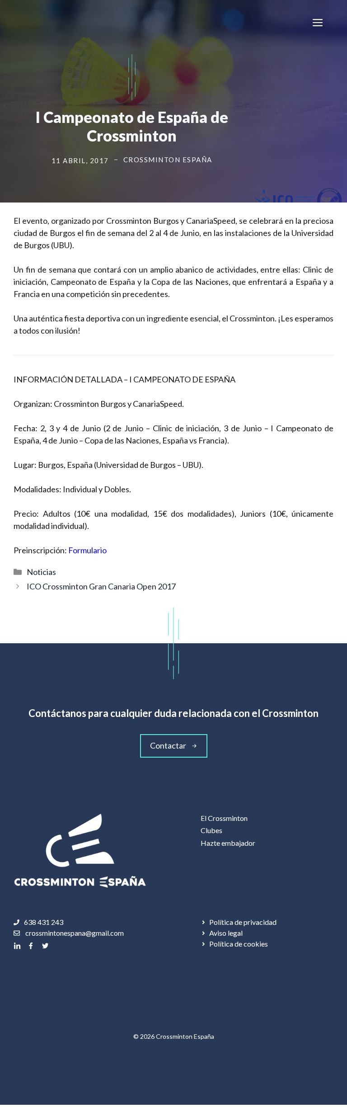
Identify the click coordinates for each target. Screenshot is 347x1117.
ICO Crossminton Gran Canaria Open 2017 (101, 586)
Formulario (87, 550)
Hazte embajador (228, 843)
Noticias (41, 572)
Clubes (211, 830)
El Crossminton (224, 818)
